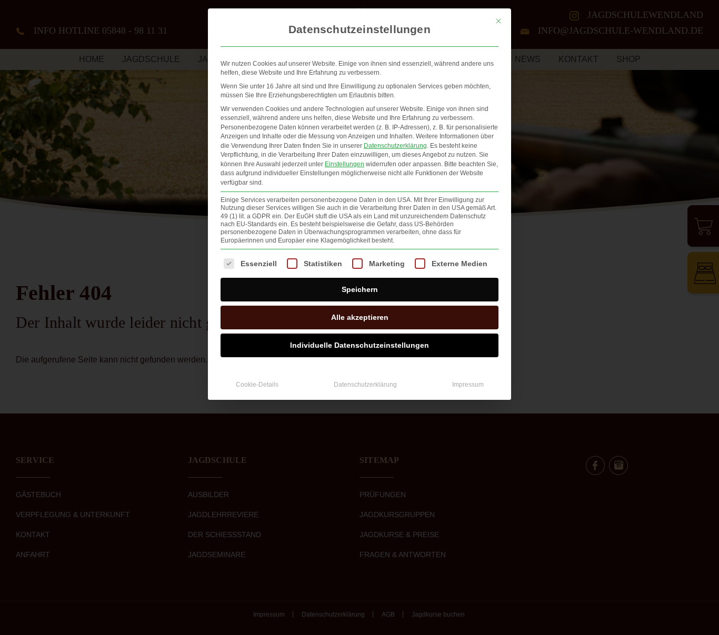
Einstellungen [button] (344, 164)
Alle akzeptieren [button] (359, 317)
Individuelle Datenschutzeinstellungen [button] (359, 345)
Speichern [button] (360, 289)
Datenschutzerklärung (395, 145)
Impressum (468, 384)
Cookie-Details (257, 384)
